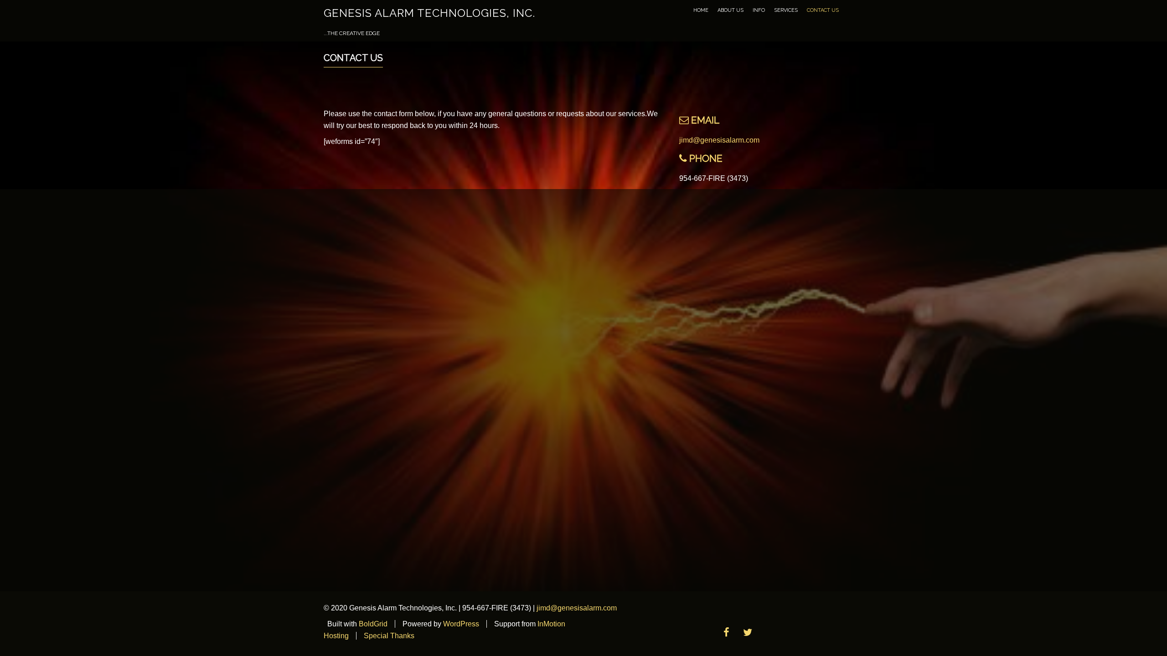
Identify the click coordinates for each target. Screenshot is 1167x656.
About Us (731, 10)
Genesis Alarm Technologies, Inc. (429, 13)
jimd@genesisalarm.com (719, 140)
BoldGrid (373, 624)
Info (759, 10)
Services (786, 10)
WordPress (461, 624)
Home (700, 10)
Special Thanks (389, 636)
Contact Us (823, 10)
